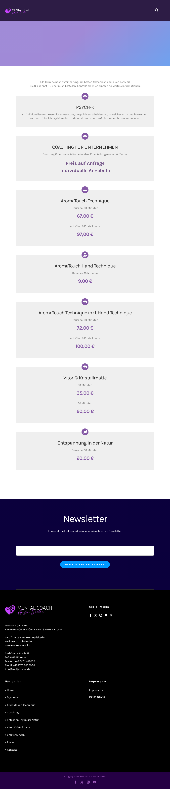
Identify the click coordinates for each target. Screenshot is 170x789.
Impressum (96, 690)
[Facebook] (90, 615)
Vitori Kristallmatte (18, 727)
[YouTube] (106, 615)
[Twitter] (95, 615)
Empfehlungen (16, 734)
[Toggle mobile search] (156, 10)
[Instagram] (100, 615)
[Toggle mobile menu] (163, 10)
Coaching (13, 712)
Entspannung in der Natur (23, 719)
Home (10, 690)
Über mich (13, 697)
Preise (10, 742)
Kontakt (12, 749)
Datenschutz (97, 696)
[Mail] (111, 615)
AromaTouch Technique (21, 705)
